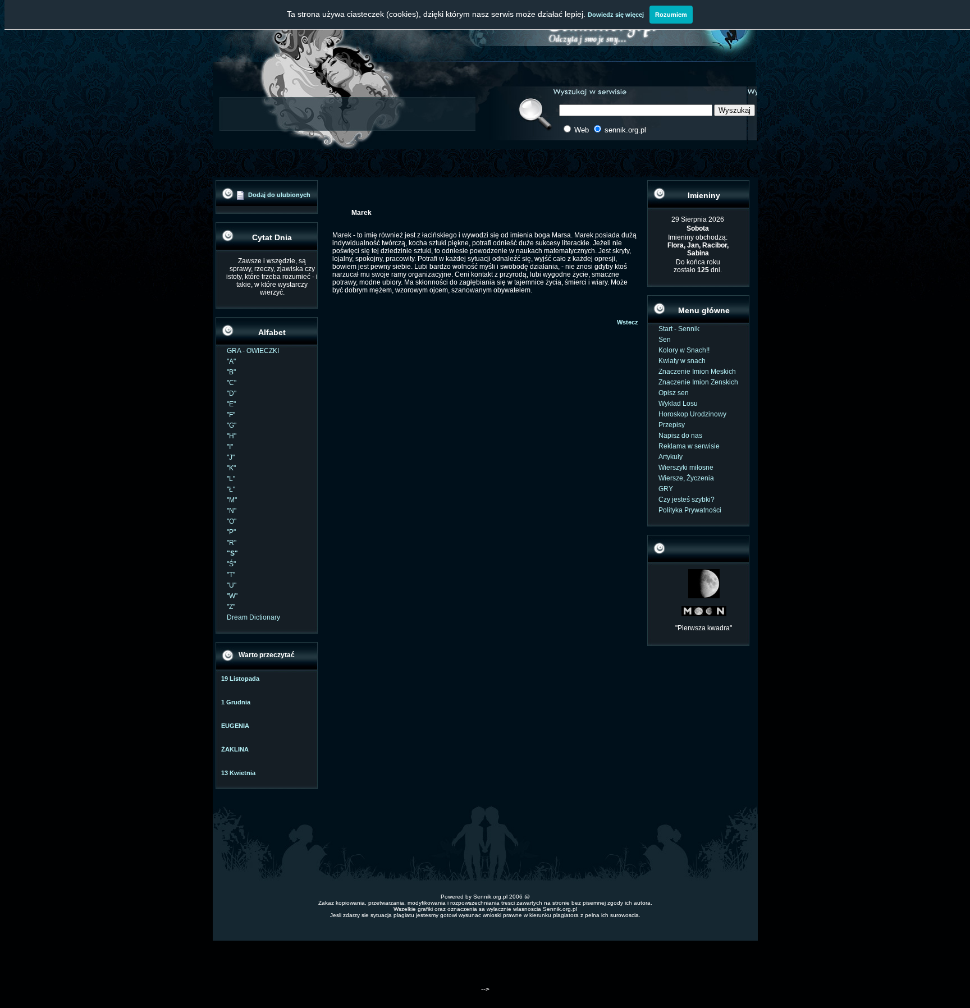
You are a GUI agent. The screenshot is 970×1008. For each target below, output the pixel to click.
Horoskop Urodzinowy (692, 414)
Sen (664, 339)
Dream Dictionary (253, 617)
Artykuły (670, 457)
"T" (231, 575)
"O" (231, 521)
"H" (231, 436)
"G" (231, 425)
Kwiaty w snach (682, 361)
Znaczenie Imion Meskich (697, 371)
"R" (231, 543)
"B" (231, 372)
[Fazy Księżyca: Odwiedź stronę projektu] (703, 614)
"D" (231, 393)
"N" (231, 511)
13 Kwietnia (238, 772)
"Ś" (231, 564)
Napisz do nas (680, 435)
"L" (231, 479)
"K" (231, 468)
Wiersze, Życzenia (686, 478)
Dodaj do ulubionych (279, 194)
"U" (231, 585)
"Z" (231, 607)
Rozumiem (671, 14)
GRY (665, 489)
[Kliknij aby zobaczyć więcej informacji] (704, 596)
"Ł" (231, 489)
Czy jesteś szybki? (686, 499)
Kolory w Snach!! (684, 350)
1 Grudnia (235, 702)
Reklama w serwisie (689, 446)
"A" (231, 361)
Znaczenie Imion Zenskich (698, 382)
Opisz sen (673, 393)
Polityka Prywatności (689, 510)
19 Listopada (240, 678)
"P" (231, 532)
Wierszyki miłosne (685, 467)
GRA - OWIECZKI (253, 351)
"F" (231, 415)
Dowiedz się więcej (616, 14)
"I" (230, 447)
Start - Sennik (678, 329)
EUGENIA (235, 725)
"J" (231, 457)
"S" (232, 553)
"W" (232, 596)
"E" (231, 404)
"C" (231, 383)
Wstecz (627, 322)
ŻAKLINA (235, 749)
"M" (232, 500)
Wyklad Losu (678, 403)
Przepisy (671, 425)
